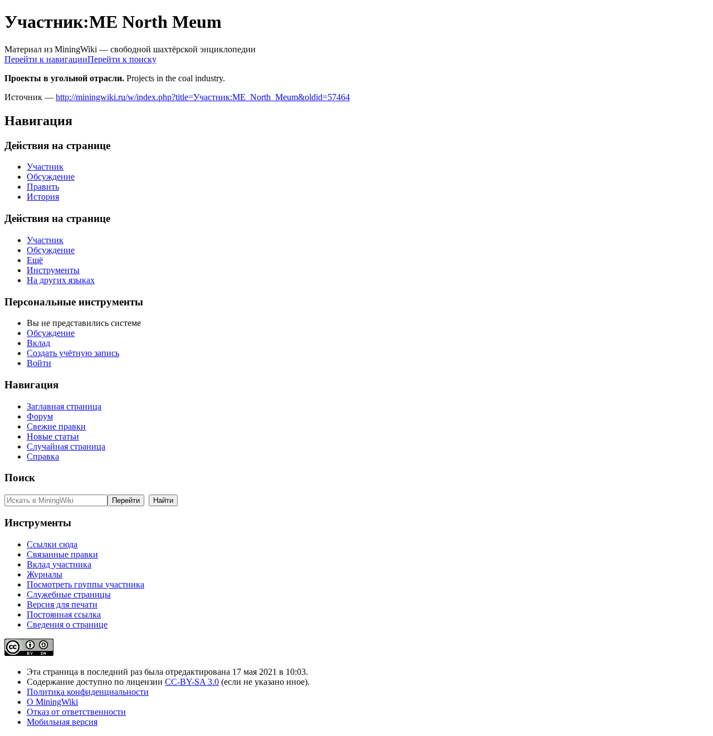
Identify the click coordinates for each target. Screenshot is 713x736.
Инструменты (53, 270)
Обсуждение (51, 176)
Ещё (35, 260)
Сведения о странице (67, 624)
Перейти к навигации (45, 59)
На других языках (61, 280)
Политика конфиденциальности (88, 692)
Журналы (44, 574)
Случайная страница (66, 446)
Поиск (19, 477)
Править (43, 186)
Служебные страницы (69, 594)
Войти (39, 363)
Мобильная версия (62, 722)
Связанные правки (62, 554)
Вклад (38, 343)
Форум (40, 416)
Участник (45, 166)
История (43, 196)
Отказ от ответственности (76, 712)
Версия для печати (62, 604)
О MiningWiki (52, 702)
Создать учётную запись (73, 353)
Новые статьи (53, 436)
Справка (43, 456)
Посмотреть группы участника (85, 584)
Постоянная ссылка (64, 614)
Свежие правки (56, 426)
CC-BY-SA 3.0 (192, 681)
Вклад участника (59, 564)
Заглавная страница (64, 406)
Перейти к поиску (122, 59)
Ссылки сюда (52, 544)
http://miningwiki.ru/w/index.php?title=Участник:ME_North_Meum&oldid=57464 (203, 97)
